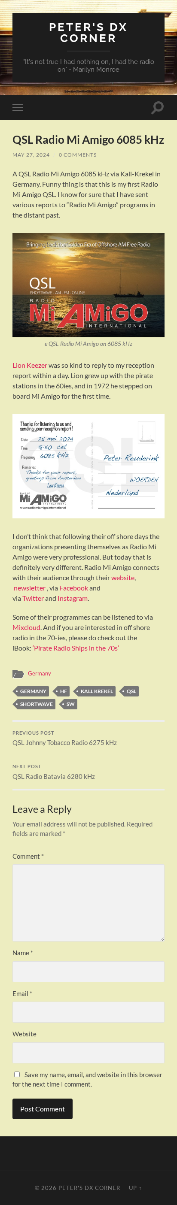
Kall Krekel (97, 691)
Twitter (33, 598)
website (122, 577)
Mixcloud (26, 627)
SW (71, 704)
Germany (39, 673)
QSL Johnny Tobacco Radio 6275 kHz (64, 738)
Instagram (73, 598)
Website (24, 1034)
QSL (131, 691)
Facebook (73, 588)
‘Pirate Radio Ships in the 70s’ (76, 648)
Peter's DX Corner (88, 32)
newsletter (30, 588)
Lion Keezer (29, 365)
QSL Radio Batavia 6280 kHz (53, 772)
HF (63, 691)
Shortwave (36, 704)
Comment (28, 856)
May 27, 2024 (31, 154)
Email (22, 993)
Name (22, 953)
